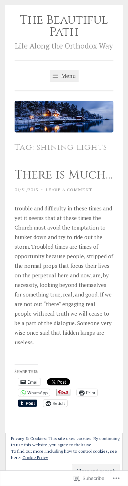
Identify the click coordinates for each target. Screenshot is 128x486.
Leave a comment (69, 189)
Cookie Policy (35, 457)
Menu (68, 76)
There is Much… (64, 175)
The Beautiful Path (64, 26)
